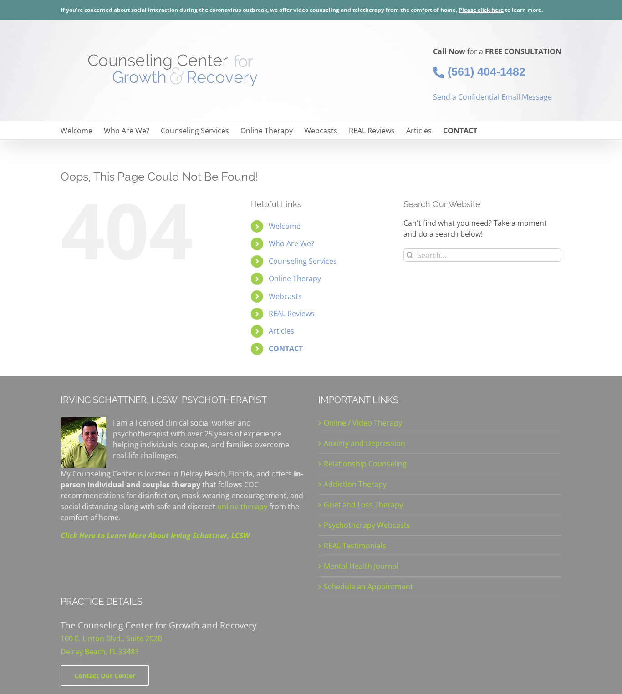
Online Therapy (295, 279)
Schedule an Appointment (368, 587)
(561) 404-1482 (484, 71)
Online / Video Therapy (363, 423)
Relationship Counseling (365, 464)
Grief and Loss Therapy (363, 505)
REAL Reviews (292, 314)
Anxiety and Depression (364, 443)
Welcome (285, 226)
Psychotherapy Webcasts (367, 525)
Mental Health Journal (361, 566)
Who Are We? (291, 243)
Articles (281, 331)
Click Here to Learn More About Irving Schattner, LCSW (155, 536)
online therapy (242, 507)
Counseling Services (303, 261)
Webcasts (285, 296)
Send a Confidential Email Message (492, 97)
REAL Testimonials (355, 546)
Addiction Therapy (355, 484)
